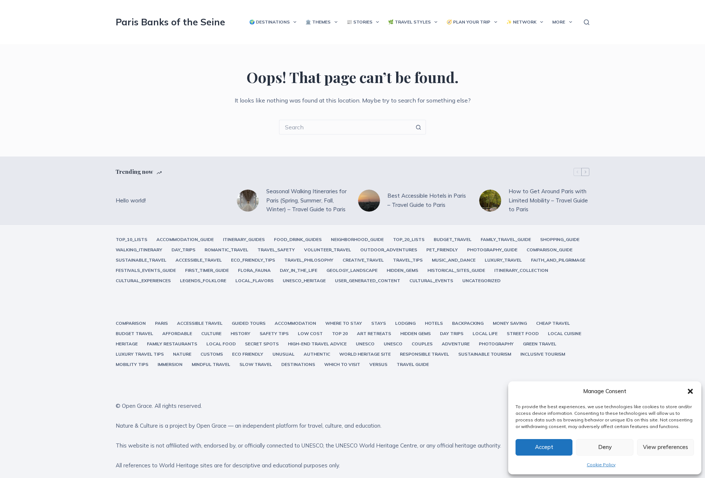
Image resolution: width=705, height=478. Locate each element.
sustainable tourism (484, 354)
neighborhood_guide (357, 239)
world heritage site (365, 354)
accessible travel (200, 323)
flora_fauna (254, 270)
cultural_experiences (143, 280)
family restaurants (172, 343)
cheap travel (553, 323)
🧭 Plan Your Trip (468, 22)
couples (422, 343)
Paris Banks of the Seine (170, 22)
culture (211, 333)
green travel (539, 343)
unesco (365, 343)
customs (211, 354)
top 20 (340, 333)
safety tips (274, 333)
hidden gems (415, 333)
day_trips (183, 249)
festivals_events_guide (146, 270)
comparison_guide (549, 249)
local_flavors (254, 280)
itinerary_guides (244, 239)
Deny (605, 446)
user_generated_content (367, 280)
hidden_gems (402, 270)
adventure (456, 343)
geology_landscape (351, 270)
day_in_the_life (298, 270)
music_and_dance (454, 260)
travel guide (413, 364)
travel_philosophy (308, 260)
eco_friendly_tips (253, 260)
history (240, 333)
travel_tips (408, 260)
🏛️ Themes (318, 22)
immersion (170, 364)
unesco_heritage (304, 280)
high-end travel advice (317, 343)
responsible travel (424, 354)
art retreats (374, 333)
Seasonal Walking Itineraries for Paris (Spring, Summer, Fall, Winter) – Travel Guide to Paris (306, 200)
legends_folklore (203, 280)
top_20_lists (408, 239)
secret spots (262, 343)
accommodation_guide (185, 239)
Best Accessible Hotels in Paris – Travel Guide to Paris (426, 200)
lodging (405, 323)
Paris (161, 323)
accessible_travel (199, 260)
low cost (310, 333)
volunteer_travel (327, 249)
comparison (131, 323)
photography (496, 343)
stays (378, 323)
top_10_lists (131, 239)
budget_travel (452, 239)
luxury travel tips (140, 354)
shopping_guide (559, 239)
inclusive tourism (542, 354)
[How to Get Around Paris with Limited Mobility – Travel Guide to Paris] (490, 201)
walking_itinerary (139, 249)
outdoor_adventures (388, 249)
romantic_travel (226, 249)
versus (378, 364)
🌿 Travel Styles (409, 22)
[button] (690, 391)
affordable (177, 333)
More (558, 22)
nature (182, 354)
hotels (434, 323)
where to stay (343, 323)
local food (221, 343)
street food (523, 333)
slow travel (255, 364)
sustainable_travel (141, 260)
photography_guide (492, 249)
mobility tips (132, 364)
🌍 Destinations (269, 22)
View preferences (665, 446)
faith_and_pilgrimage (558, 260)
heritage (127, 343)
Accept (544, 446)
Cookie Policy (601, 464)
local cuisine (564, 333)
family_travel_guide (506, 239)
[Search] (586, 22)
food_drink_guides (298, 239)
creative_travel (363, 260)
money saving (510, 323)
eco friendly (247, 354)
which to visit (342, 364)
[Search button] (418, 127)
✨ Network (521, 22)
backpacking (468, 323)
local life (485, 333)
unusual (283, 354)
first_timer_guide (207, 270)
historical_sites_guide (456, 270)
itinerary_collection (521, 270)
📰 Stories (359, 22)
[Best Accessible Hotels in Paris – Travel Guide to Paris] (369, 201)
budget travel (134, 333)
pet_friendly (442, 249)
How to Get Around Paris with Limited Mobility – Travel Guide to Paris (548, 200)
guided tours (248, 323)
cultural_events (431, 280)
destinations (298, 364)
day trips (451, 333)
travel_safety (276, 249)
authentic (317, 354)
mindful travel (211, 364)
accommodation (295, 323)
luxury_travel (503, 260)
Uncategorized (481, 280)
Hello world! (131, 200)
